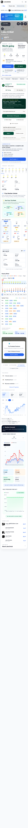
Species (22, 78)
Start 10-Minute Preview (14, 351)
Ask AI (21, 66)
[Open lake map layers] (18, 23)
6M (6, 400)
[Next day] (23, 437)
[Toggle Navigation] (25, 1)
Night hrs (10, 278)
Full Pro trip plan (14, 123)
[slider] (14, 294)
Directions (8, 66)
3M (3, 400)
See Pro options (14, 354)
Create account (19, 133)
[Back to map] (2, 28)
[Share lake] (21, 23)
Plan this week (21, 119)
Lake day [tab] (20, 90)
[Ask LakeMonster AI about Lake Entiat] (24, 60)
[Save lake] (25, 23)
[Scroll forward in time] (26, 288)
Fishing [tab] (9, 90)
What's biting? (8, 119)
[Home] (6, 2)
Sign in (8, 133)
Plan (2, 78)
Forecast (8, 78)
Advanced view (21, 6)
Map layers (15, 78)
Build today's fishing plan (13, 115)
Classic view (12, 6)
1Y (9, 400)
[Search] (22, 1)
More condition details (6, 75)
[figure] (14, 454)
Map (3, 6)
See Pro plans (13, 159)
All (12, 400)
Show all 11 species (14, 387)
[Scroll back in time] (2, 288)
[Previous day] (4, 437)
